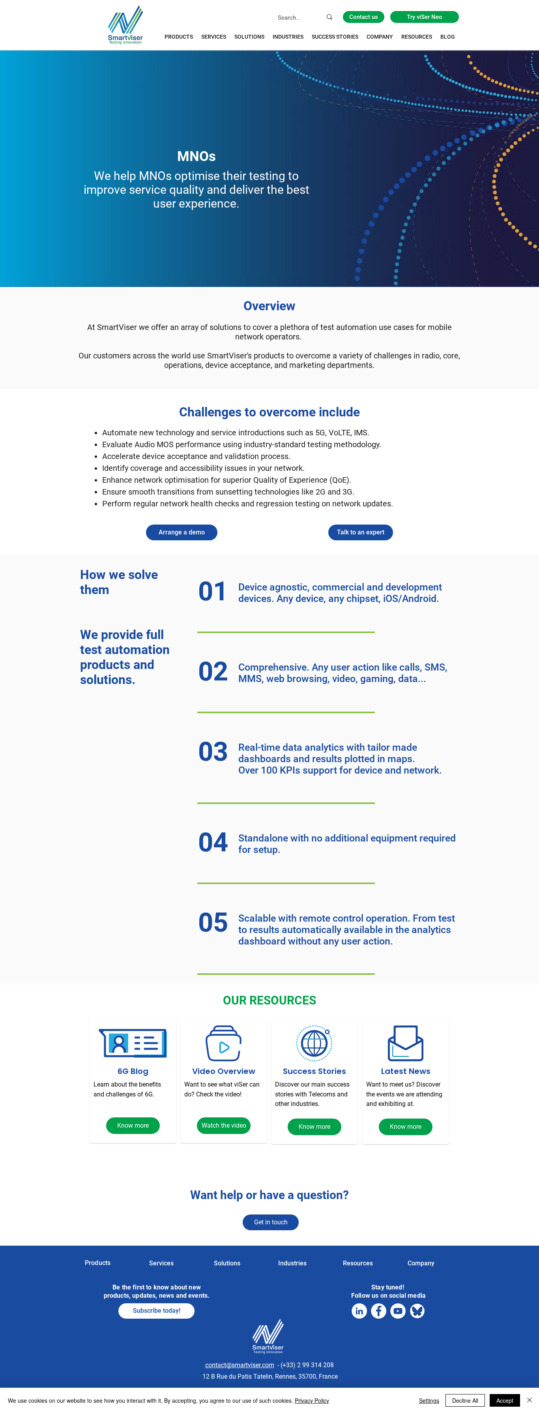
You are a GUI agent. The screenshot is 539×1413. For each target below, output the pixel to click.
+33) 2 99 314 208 (308, 1365)
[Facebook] (378, 1311)
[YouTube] (398, 1311)
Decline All (465, 1400)
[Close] (529, 1400)
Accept (504, 1400)
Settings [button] (429, 1400)
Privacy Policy (312, 1400)
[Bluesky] (417, 1311)
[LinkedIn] (359, 1311)
